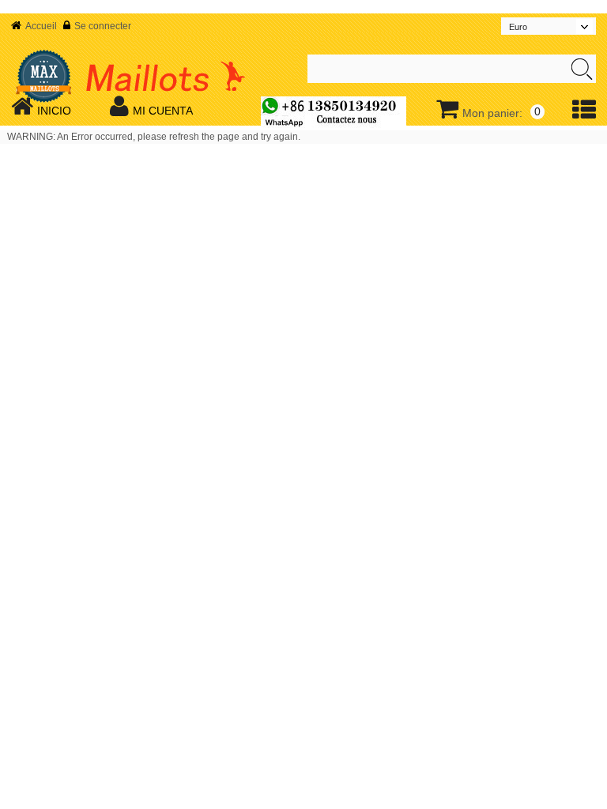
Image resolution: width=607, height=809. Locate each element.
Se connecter (102, 26)
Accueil (41, 26)
